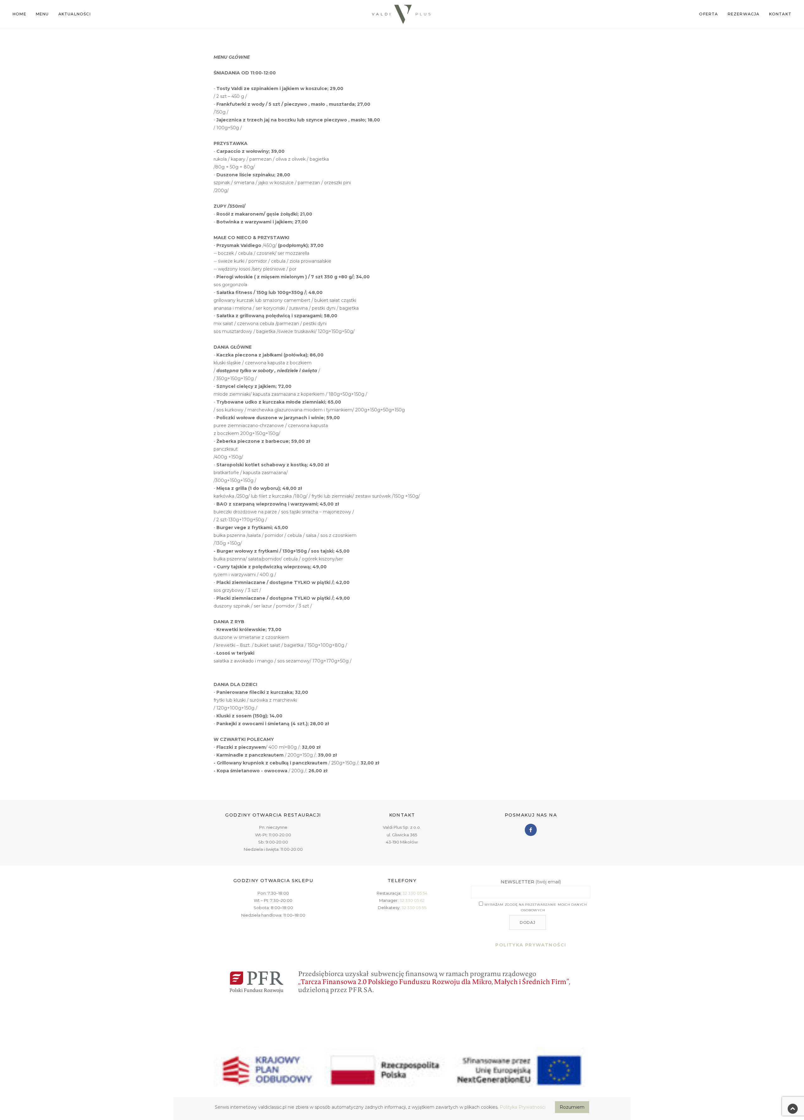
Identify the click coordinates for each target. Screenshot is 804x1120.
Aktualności (74, 14)
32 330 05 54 (414, 893)
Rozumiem (572, 1107)
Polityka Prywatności (523, 1107)
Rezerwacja (744, 14)
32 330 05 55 (413, 907)
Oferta (708, 14)
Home (19, 14)
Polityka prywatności (530, 945)
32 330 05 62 (412, 900)
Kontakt (780, 14)
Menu (42, 14)
